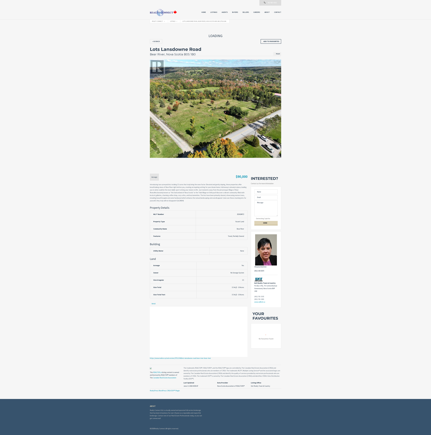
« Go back (156, 41)
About (267, 12)
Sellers (245, 12)
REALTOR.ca (157, 372)
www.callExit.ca (259, 302)
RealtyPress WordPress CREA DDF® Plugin (165, 391)
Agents (225, 12)
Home (203, 12)
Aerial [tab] (153, 304)
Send (265, 223)
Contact (277, 12)
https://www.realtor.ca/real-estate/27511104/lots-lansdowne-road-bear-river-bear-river (180, 358)
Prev (153, 114)
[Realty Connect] (163, 12)
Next (278, 114)
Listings (213, 12)
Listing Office (256, 383)
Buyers (235, 12)
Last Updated (189, 383)
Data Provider (222, 383)
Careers (256, 12)
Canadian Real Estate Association (164, 378)
